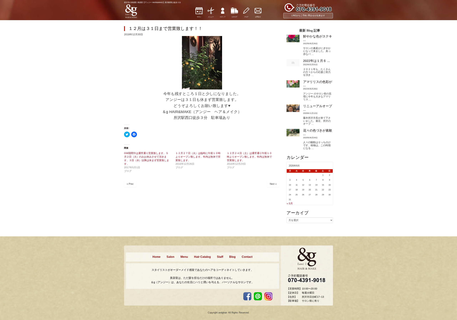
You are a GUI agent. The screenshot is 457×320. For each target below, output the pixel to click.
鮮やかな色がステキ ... (317, 38)
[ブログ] (246, 14)
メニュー (211, 17)
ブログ (246, 17)
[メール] (258, 14)
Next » (273, 184)
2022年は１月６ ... (316, 61)
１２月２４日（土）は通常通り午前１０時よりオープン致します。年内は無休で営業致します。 (249, 157)
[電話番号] (308, 11)
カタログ (234, 17)
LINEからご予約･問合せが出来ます (308, 15)
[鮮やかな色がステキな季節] (293, 38)
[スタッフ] (223, 14)
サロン (199, 17)
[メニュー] (211, 14)
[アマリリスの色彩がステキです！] (293, 84)
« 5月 (290, 203)
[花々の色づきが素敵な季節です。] (293, 132)
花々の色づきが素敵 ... (317, 132)
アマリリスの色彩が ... (317, 83)
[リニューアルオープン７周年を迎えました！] (293, 108)
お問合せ (258, 17)
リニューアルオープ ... (317, 107)
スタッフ (222, 17)
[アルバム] (234, 14)
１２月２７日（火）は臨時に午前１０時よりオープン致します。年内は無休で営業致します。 (197, 157)
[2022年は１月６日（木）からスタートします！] (293, 62)
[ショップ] (199, 14)
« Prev (130, 184)
